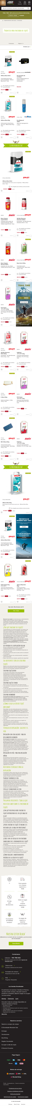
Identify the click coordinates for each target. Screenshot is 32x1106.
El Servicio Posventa (7, 1048)
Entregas (4, 1031)
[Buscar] (29, 7)
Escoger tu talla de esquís (9, 1044)
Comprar (21, 15)
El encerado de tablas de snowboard (12, 696)
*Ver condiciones (24, 324)
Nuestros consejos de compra (10, 1024)
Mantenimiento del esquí (10, 20)
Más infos (4, 1014)
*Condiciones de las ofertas (15, 1088)
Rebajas (10, 1104)
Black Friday (17, 1104)
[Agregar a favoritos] (1, 92)
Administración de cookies (10, 1096)
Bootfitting (5, 1038)
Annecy (4, 998)
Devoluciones (5, 1034)
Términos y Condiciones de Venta (15, 1091)
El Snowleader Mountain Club (10, 1027)
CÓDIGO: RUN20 (13, 15)
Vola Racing (23, 795)
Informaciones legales (23, 1096)
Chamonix (11, 998)
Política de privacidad (15, 1094)
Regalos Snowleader (7, 1041)
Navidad (23, 1104)
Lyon (16, 998)
